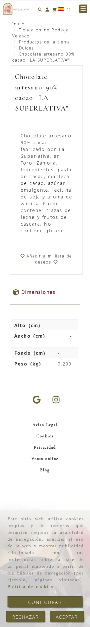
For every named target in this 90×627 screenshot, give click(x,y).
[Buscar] (40, 9)
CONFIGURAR (45, 601)
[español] (61, 8)
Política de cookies (31, 586)
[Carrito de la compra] (54, 9)
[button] (47, 9)
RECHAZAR (25, 616)
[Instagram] (56, 401)
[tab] (45, 292)
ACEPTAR (67, 616)
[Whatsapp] (68, 9)
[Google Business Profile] (37, 401)
